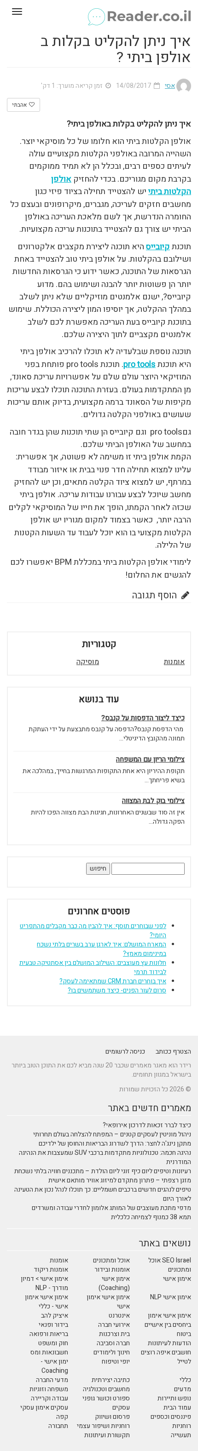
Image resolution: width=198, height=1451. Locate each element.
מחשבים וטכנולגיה (106, 1389)
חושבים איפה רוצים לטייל (166, 1357)
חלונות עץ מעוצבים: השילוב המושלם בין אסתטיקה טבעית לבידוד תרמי (92, 967)
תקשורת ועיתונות (107, 1435)
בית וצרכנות (114, 1334)
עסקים (121, 1407)
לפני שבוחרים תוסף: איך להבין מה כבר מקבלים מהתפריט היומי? (93, 930)
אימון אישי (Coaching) (114, 1283)
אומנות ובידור (112, 1269)
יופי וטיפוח (116, 1361)
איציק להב (54, 1315)
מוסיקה (87, 661)
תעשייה (181, 1435)
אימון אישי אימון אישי (108, 1301)
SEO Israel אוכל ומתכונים (169, 1265)
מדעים (182, 1389)
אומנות (174, 661)
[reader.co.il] (99, 11)
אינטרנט (119, 1315)
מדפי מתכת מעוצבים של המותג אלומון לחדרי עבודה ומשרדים (111, 1208)
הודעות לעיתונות (169, 1343)
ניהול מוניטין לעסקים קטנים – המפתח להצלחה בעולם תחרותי (112, 1134)
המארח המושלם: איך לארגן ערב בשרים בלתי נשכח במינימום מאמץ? (101, 949)
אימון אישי (177, 1279)
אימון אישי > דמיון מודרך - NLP (44, 1283)
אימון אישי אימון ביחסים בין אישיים (168, 1320)
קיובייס (158, 247)
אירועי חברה (114, 1325)
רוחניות (181, 1426)
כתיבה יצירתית (111, 1380)
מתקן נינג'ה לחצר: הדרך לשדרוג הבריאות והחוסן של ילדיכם (115, 1143)
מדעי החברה (52, 1380)
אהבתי (20, 105)
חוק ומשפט (53, 1343)
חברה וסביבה (113, 1343)
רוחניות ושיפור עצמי (103, 1426)
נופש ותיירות (174, 1398)
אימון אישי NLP (170, 1297)
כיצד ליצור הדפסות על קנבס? (143, 718)
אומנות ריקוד (51, 1269)
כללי (185, 1380)
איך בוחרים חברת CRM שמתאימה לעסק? (112, 981)
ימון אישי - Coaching (54, 1366)
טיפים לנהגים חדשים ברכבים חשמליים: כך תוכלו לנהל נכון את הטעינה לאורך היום (102, 1194)
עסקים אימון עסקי (44, 1407)
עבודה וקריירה (49, 1398)
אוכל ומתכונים (111, 1260)
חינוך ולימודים (111, 1352)
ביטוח (184, 1334)
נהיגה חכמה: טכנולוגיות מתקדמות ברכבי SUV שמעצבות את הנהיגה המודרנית (105, 1157)
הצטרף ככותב (173, 1051)
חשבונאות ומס (49, 1352)
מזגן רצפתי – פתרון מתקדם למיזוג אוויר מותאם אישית (119, 1180)
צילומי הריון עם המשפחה (150, 759)
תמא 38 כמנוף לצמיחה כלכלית (151, 1217)
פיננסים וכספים (171, 1417)
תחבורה (58, 1426)
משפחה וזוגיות (48, 1389)
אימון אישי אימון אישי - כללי (46, 1301)
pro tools (139, 364)
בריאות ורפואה (48, 1334)
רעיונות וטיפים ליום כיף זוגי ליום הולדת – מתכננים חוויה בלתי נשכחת (102, 1171)
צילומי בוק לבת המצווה (153, 801)
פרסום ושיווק (112, 1417)
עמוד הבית (177, 1407)
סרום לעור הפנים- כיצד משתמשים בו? (117, 990)
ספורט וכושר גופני (106, 1398)
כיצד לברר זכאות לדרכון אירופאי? (147, 1125)
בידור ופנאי (53, 1325)
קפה (62, 1417)
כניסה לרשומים (125, 1051)
